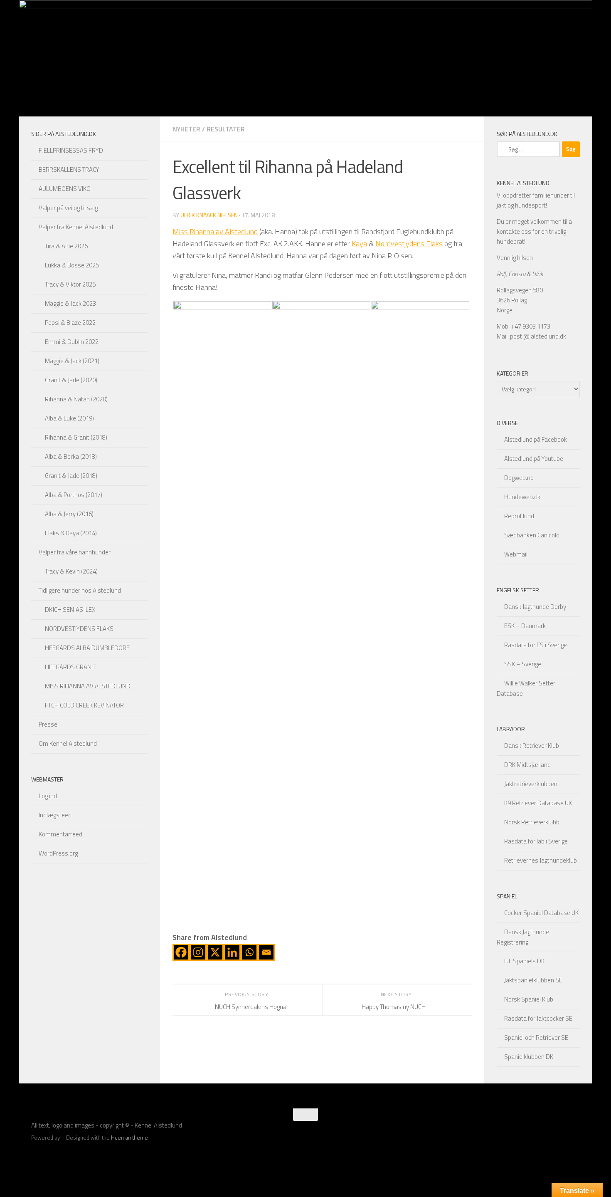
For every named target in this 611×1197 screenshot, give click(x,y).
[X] (215, 952)
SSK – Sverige (522, 664)
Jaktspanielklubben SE (533, 980)
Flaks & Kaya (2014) (71, 533)
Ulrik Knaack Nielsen (209, 214)
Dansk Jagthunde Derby (535, 606)
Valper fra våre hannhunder (75, 552)
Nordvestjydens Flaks (409, 243)
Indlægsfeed (55, 815)
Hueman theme (129, 1137)
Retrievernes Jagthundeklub (540, 860)
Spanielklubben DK (528, 1056)
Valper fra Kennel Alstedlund (76, 227)
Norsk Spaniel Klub (528, 999)
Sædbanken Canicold (531, 535)
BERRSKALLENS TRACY (69, 169)
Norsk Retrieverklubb (531, 822)
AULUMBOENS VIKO (65, 188)
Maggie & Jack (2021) (72, 361)
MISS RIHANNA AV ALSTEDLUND (88, 686)
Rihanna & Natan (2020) (76, 399)
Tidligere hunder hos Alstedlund (80, 590)
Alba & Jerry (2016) (69, 514)
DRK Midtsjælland (527, 764)
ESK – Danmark (525, 626)
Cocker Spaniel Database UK (541, 913)
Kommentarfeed (60, 834)
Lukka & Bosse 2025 (72, 265)
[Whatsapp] (249, 952)
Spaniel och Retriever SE (536, 1037)
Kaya (359, 243)
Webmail (515, 554)
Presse (48, 724)
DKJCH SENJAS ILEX (70, 609)
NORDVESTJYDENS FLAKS (79, 628)
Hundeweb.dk (522, 497)
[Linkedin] (232, 952)
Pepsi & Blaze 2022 (70, 322)
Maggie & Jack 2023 (70, 303)
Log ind (48, 796)
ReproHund (519, 516)
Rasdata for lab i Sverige (536, 841)
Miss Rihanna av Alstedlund (215, 231)
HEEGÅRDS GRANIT (70, 667)
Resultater (226, 129)
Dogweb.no (519, 477)
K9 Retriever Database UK (538, 803)
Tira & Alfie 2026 (66, 246)
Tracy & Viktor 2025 (70, 284)
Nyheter (186, 129)
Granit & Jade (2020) (71, 380)
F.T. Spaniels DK (524, 961)
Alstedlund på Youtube (533, 458)
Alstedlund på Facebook (535, 439)
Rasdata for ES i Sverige (535, 645)
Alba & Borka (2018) (71, 456)
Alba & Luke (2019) (69, 418)
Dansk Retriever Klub (531, 745)
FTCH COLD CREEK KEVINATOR (84, 705)
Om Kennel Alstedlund (68, 743)
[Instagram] (198, 952)
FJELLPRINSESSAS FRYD (71, 150)
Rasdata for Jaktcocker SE (538, 1018)
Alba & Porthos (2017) (73, 495)
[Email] (266, 952)
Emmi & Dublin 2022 (72, 341)
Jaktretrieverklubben (530, 784)
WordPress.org (58, 853)
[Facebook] (181, 952)
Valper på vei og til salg (68, 208)
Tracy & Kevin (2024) (71, 571)
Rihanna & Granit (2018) (76, 437)
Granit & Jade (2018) (71, 475)
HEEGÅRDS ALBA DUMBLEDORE (87, 648)
